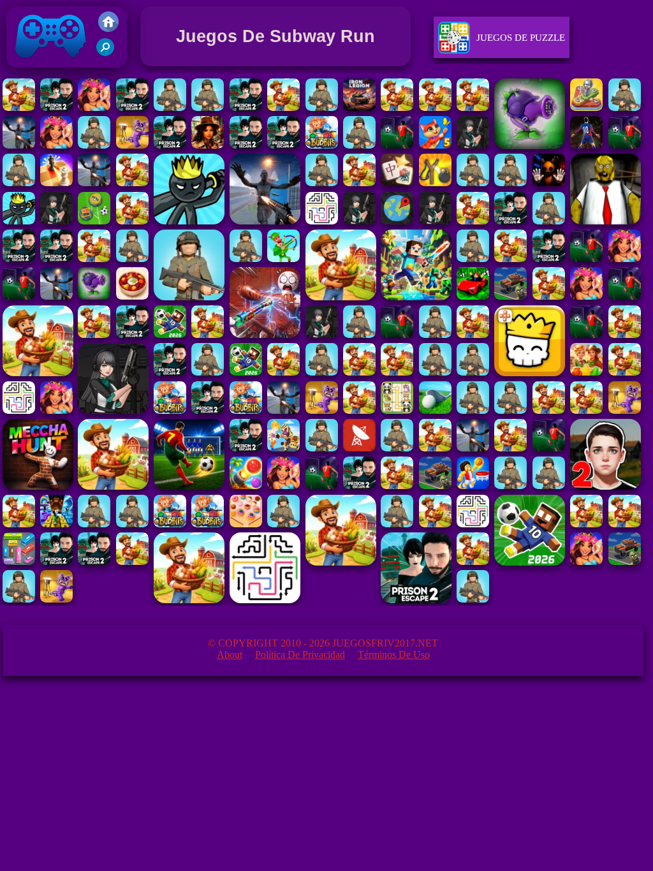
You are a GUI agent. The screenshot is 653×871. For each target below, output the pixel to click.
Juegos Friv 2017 (47, 70)
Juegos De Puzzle (520, 38)
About (229, 654)
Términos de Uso (394, 654)
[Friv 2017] (108, 28)
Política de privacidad (300, 654)
